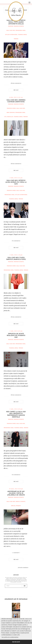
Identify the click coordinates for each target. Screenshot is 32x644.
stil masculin (8, 116)
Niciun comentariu (16, 83)
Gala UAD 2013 (10, 30)
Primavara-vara (20, 30)
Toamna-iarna (22, 34)
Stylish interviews (11, 34)
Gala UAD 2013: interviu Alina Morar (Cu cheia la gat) (16, 182)
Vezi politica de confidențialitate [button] (10, 637)
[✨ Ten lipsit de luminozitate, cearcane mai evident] (16, 607)
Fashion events (19, 26)
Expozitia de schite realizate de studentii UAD (16, 335)
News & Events (20, 501)
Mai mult (16, 90)
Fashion (10, 26)
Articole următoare (23, 567)
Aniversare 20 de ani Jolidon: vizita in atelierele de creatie (16, 493)
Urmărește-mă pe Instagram (16, 599)
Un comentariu (16, 240)
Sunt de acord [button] (16, 642)
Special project (16, 505)
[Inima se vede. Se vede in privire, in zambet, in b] (16, 615)
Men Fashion (11, 112)
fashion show (11, 108)
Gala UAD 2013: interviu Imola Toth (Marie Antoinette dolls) (16, 22)
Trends (16, 38)
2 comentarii (16, 552)
